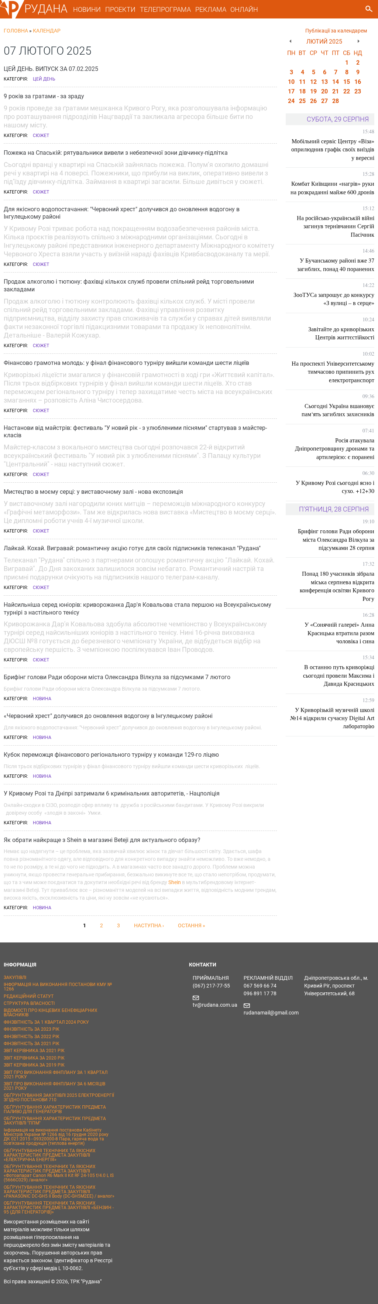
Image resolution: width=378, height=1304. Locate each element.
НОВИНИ (87, 9)
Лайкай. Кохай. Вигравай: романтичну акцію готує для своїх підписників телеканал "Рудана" (132, 548)
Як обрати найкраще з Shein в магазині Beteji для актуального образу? (102, 839)
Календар (47, 31)
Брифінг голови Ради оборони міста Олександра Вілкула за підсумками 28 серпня (336, 539)
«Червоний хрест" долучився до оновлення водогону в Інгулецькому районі (108, 715)
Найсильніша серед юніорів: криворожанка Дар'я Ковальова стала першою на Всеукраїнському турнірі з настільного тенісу (137, 608)
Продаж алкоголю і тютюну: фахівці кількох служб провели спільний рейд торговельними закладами (129, 285)
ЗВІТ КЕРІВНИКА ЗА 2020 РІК (34, 1058)
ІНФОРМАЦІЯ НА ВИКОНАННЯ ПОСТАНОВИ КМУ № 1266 (58, 987)
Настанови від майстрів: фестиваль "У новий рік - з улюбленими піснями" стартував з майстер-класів (135, 431)
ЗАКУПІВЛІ (15, 977)
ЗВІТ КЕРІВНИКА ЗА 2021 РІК (34, 1050)
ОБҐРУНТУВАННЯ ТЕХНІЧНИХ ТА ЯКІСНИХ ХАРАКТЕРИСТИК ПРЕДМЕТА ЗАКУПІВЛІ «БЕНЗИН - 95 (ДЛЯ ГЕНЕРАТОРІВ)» (59, 1208)
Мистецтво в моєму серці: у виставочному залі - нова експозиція (93, 491)
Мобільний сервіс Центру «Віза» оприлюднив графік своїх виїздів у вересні (332, 149)
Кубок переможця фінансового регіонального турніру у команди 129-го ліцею (111, 754)
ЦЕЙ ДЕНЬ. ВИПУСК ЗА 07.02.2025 (51, 68)
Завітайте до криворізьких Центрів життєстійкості (341, 333)
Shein (174, 882)
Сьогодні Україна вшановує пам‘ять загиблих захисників (338, 410)
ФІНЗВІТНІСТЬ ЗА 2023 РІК (31, 1029)
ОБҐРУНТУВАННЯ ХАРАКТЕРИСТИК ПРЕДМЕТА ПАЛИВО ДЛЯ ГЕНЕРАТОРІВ (55, 1109)
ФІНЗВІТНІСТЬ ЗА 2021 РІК (31, 1043)
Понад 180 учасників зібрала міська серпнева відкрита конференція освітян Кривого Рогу (337, 585)
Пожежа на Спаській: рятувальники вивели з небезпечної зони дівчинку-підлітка (116, 152)
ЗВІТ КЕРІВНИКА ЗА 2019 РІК (34, 1065)
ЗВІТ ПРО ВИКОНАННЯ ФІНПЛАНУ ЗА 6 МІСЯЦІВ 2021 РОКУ (54, 1086)
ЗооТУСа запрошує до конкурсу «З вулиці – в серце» (333, 299)
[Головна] (12, 17)
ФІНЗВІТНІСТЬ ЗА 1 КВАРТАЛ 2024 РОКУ (46, 1022)
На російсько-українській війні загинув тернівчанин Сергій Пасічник (335, 226)
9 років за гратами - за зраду (44, 96)
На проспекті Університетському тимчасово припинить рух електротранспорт (333, 371)
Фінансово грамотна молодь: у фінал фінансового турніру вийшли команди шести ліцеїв (126, 362)
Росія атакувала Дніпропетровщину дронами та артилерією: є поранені (334, 448)
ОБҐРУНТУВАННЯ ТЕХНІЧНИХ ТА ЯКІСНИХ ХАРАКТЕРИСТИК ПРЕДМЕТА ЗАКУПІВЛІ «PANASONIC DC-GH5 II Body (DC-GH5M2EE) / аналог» (59, 1192)
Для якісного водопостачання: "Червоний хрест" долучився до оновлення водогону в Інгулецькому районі (122, 213)
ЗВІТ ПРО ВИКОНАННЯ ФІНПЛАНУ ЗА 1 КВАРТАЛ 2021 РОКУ (55, 1074)
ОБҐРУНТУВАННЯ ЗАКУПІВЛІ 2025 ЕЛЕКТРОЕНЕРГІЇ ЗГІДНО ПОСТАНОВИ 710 (59, 1097)
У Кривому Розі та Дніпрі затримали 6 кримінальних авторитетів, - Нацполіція (112, 793)
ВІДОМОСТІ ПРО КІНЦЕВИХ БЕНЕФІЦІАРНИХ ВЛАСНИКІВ (50, 1012)
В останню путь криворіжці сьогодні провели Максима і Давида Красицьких (338, 675)
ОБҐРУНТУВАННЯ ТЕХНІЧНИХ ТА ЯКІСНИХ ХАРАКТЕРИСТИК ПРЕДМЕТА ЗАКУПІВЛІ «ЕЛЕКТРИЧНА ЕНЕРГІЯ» (50, 1155)
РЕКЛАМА (210, 9)
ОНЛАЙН (244, 9)
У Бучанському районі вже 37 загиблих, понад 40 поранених (335, 264)
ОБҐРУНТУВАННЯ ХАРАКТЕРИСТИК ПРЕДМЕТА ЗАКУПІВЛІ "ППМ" (55, 1121)
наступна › (149, 925)
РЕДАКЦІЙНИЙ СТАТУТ (29, 996)
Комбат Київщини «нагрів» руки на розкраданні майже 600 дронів (332, 187)
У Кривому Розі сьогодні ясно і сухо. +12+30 (335, 486)
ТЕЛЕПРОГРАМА (165, 9)
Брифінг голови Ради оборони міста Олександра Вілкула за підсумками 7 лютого (117, 677)
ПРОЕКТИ (120, 9)
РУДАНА (46, 8)
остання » (191, 925)
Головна (16, 31)
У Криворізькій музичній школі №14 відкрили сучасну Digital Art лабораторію (332, 718)
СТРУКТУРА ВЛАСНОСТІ (29, 1003)
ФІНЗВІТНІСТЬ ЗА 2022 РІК (31, 1036)
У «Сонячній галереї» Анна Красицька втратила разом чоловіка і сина (339, 632)
